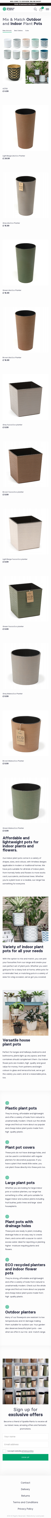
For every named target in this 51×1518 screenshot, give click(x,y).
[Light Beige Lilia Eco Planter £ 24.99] (25, 128)
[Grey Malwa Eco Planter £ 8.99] (25, 666)
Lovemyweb (40, 1516)
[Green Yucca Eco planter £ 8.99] (25, 599)
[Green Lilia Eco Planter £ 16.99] (25, 262)
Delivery (25, 1489)
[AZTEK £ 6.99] (25, 61)
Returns (25, 1495)
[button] (41, 9)
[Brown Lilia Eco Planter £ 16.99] (25, 330)
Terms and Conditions (25, 1502)
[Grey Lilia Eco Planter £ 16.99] (25, 195)
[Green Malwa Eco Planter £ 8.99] (25, 800)
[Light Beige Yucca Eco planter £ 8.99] (25, 531)
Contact (25, 1482)
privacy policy (27, 1451)
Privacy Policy (25, 1508)
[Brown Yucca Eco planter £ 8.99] (25, 464)
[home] (8, 9)
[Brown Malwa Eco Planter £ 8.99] (25, 733)
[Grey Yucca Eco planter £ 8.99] (25, 397)
